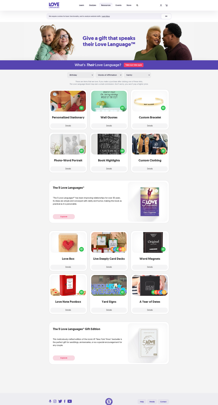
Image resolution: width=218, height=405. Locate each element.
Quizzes (92, 5)
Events (118, 5)
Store (129, 5)
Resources (106, 5)
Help (142, 402)
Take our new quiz (133, 65)
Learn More (106, 16)
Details (68, 126)
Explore (63, 216)
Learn (81, 5)
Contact (163, 402)
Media (152, 402)
